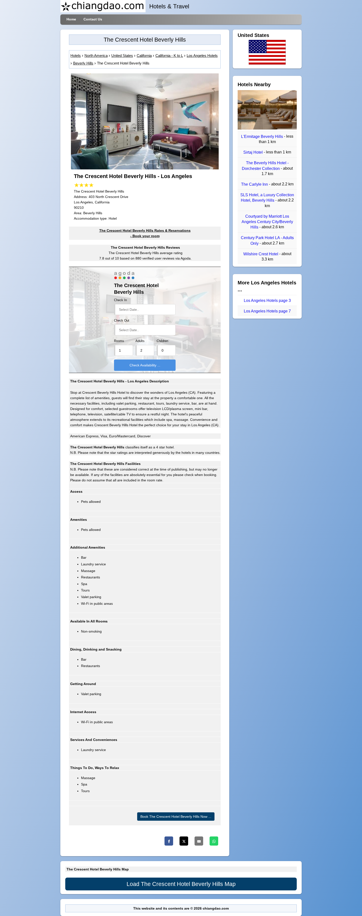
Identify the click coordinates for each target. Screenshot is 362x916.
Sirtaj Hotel (253, 152)
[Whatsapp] (214, 841)
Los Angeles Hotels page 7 (267, 311)
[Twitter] (184, 841)
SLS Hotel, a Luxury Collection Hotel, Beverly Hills (267, 197)
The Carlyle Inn (255, 184)
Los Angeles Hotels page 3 (267, 300)
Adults (140, 341)
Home (71, 19)
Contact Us (92, 19)
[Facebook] (169, 841)
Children (162, 341)
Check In (120, 300)
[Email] (199, 841)
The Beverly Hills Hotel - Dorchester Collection (265, 166)
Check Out (121, 320)
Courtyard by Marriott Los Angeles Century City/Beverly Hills (267, 221)
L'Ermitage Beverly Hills (262, 136)
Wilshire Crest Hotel (261, 254)
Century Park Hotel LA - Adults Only (267, 240)
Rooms (119, 341)
